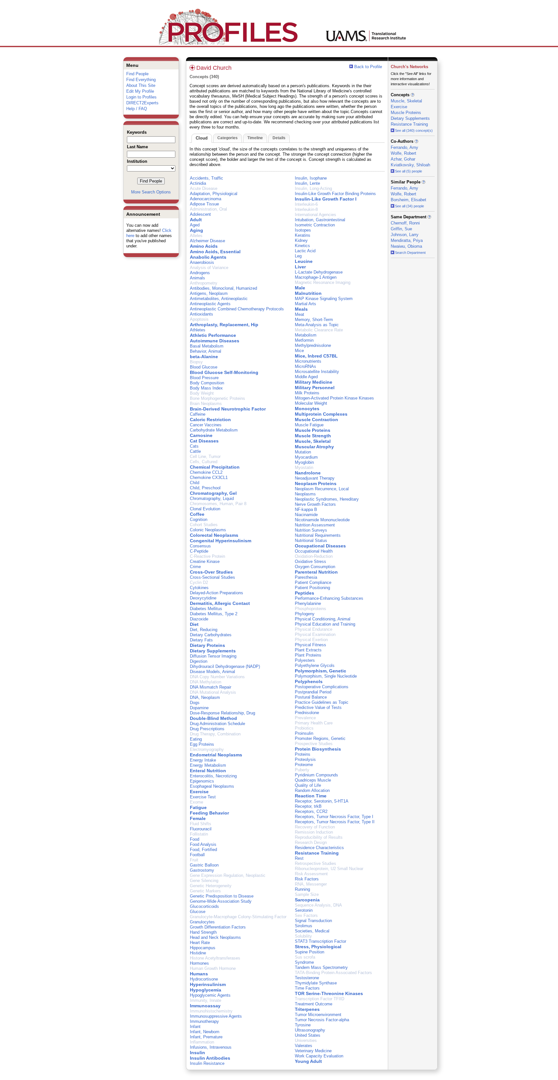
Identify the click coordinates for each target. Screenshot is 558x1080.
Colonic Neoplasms (208, 529)
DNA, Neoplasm (205, 697)
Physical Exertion (311, 639)
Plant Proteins (308, 655)
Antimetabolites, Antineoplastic (219, 298)
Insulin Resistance (207, 1063)
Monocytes (307, 408)
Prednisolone (307, 712)
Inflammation (202, 1042)
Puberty (302, 769)
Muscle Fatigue (309, 424)
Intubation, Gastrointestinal (320, 219)
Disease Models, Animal (212, 671)
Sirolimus (303, 925)
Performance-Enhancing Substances (329, 598)
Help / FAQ (136, 108)
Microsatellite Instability (317, 371)
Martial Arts (305, 303)
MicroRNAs (305, 366)
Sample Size (307, 894)
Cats (194, 446)
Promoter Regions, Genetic (320, 738)
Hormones (199, 963)
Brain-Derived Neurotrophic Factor (228, 408)
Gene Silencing (204, 880)
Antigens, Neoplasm (209, 293)
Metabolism (305, 335)
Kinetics (302, 245)
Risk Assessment (311, 873)
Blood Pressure (204, 377)
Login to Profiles (141, 97)
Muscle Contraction (316, 419)
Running (302, 889)
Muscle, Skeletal (313, 441)
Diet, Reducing (203, 629)
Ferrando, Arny (404, 147)
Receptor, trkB (308, 806)
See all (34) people (409, 206)
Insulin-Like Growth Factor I (325, 199)
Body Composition (207, 382)
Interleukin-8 (306, 209)
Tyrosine (303, 1025)
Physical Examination (315, 634)
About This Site (140, 85)
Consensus (200, 546)
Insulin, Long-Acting (313, 188)
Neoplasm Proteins (315, 483)
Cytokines (199, 587)
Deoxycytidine (203, 598)
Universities (306, 1040)
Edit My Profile (140, 91)
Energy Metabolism (208, 765)
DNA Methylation (205, 682)
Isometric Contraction (315, 225)
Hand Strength (203, 932)
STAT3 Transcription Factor (320, 941)
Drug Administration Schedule (217, 723)
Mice (299, 350)
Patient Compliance (313, 582)
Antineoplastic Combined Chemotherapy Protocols (237, 308)
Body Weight (202, 393)
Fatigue (198, 807)
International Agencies (315, 214)
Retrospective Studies (315, 863)
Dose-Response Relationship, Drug (222, 713)
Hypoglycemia (205, 989)
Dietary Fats (201, 640)
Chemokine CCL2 (206, 472)
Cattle (195, 451)
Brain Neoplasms (206, 403)
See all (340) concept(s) (414, 130)
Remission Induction (314, 832)
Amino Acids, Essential (215, 251)
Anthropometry (203, 283)
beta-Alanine (204, 356)
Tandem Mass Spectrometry (321, 967)
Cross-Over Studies (211, 572)
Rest (299, 858)
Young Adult (308, 1061)
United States (307, 1035)
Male (300, 287)
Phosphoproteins (310, 608)
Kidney (301, 240)
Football (197, 854)
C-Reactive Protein (207, 556)
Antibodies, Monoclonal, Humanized (223, 288)
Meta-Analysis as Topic (317, 324)
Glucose (197, 911)
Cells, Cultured (203, 461)
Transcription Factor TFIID (319, 998)
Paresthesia (306, 577)
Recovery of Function (315, 827)
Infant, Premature (206, 1036)
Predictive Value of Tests (318, 707)
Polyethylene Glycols (315, 665)
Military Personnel (315, 387)
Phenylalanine (308, 603)
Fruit (194, 859)
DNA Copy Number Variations (217, 676)
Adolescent (200, 214)
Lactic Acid (305, 250)
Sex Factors (306, 915)
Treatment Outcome (313, 1004)
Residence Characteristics (319, 847)
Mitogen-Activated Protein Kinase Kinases (334, 398)
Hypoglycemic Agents (210, 995)
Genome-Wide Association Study (221, 901)
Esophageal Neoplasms (212, 786)
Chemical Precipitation (215, 467)
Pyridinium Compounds (316, 775)
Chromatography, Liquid (212, 498)
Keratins (302, 235)
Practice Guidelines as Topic (321, 702)
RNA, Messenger (311, 884)
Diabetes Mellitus (206, 608)
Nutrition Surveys (311, 530)
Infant (195, 1026)
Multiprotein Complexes (321, 414)
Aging (196, 230)
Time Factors (307, 988)
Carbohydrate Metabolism (214, 430)
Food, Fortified (203, 849)
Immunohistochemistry (211, 1011)
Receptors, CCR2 (311, 811)
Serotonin (304, 910)
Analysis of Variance (209, 267)
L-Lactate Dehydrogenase (319, 272)
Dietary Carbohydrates (211, 634)
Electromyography (207, 749)
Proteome (304, 764)
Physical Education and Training (325, 624)
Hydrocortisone (204, 979)
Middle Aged (306, 376)
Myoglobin (304, 462)
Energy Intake (203, 760)
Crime (195, 566)
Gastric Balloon (204, 865)
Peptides (304, 593)
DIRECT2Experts (142, 102)
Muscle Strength (313, 435)
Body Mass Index (206, 388)
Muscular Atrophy (314, 446)
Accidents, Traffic (206, 178)
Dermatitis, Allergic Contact (220, 603)
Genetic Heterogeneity (211, 885)
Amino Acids (204, 246)
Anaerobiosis (202, 262)
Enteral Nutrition (208, 770)
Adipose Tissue (204, 204)
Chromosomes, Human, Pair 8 (218, 503)
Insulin (197, 1052)
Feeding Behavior (209, 812)
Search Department (410, 252)
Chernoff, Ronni (405, 223)
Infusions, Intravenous (211, 1047)
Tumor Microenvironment (318, 1014)
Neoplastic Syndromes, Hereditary (327, 499)
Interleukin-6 (306, 204)
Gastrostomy (202, 870)
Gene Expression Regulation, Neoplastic (227, 875)
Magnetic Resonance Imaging (322, 282)
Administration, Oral (208, 209)
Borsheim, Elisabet (408, 199)
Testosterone (307, 977)
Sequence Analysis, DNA (318, 905)
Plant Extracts (308, 650)
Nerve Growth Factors (315, 504)
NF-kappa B (306, 509)
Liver (300, 266)
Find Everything (141, 79)
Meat (299, 314)
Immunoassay (205, 1005)
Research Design (311, 842)
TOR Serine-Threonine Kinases (329, 993)
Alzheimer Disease (207, 240)
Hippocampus (202, 947)
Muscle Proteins (312, 430)
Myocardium (306, 457)
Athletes (197, 329)
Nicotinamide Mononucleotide (322, 519)
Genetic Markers (205, 890)
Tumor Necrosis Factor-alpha (322, 1019)
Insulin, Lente (307, 183)
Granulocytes (202, 921)
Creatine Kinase (205, 561)
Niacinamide (306, 514)
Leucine (304, 261)
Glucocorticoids (204, 906)
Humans (199, 973)
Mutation (303, 452)
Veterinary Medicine (313, 1050)
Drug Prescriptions (207, 728)
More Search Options (151, 192)
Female (198, 818)
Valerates (303, 1045)
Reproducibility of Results (319, 837)
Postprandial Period (313, 692)
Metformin (304, 340)
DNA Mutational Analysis (213, 692)
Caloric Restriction (210, 419)
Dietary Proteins (207, 645)
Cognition (198, 519)
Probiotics (304, 728)
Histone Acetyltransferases (215, 958)
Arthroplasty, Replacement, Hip (224, 324)
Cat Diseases (204, 440)
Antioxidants (201, 314)
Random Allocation (312, 790)
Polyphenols (309, 681)
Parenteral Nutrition (316, 572)
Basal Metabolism (206, 346)
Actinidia (198, 183)
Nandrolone (308, 472)
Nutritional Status (311, 540)
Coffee (197, 514)
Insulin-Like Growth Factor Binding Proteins (335, 193)
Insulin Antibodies (210, 1058)
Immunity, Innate (205, 1000)
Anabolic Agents (208, 257)
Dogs (195, 702)
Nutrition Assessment (315, 525)
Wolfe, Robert (403, 153)
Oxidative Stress (310, 561)
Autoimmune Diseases (214, 340)
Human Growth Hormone (213, 968)
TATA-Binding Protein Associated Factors (333, 972)
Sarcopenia (307, 899)
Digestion (198, 661)
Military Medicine (313, 382)
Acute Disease (203, 188)
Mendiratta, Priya (407, 240)
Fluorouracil (201, 828)
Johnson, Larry (404, 234)
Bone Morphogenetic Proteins (217, 398)
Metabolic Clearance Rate (319, 329)
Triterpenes (307, 1009)
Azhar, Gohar (403, 159)
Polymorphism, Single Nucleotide (326, 676)
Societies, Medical (312, 931)
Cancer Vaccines (206, 424)
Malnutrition (308, 293)
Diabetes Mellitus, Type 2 (213, 613)
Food (194, 839)
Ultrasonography (310, 1030)
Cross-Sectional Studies (212, 577)
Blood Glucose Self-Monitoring (224, 372)
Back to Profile (368, 66)
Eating (196, 739)
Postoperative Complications (321, 686)
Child (194, 482)
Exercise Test (203, 796)
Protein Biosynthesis (318, 749)
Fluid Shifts (200, 823)
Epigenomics (202, 781)
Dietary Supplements (213, 650)
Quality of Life (308, 785)
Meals (301, 309)
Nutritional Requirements (318, 535)
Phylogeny (305, 613)
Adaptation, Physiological (213, 193)
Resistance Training (317, 853)
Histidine (198, 952)
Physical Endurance (313, 629)
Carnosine (201, 435)
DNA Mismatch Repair (210, 687)
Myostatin (304, 467)
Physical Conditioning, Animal (322, 619)
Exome (196, 802)
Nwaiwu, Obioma (406, 246)
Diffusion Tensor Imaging (213, 656)
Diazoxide (199, 619)
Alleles (196, 235)
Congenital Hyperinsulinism (220, 540)
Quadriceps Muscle (313, 780)
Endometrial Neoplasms (216, 754)
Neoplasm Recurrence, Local (322, 488)
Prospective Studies (314, 743)
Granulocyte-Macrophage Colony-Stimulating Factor (238, 916)
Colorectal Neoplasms (214, 535)
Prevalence (305, 717)
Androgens (200, 272)
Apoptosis (199, 319)
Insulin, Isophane (311, 178)
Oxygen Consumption (315, 566)
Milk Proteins (307, 392)
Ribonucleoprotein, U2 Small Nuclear (329, 868)
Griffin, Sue (401, 228)
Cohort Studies (204, 524)
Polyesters (305, 660)
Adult (196, 219)
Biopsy (196, 361)
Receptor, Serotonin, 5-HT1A (321, 801)
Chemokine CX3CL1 (209, 477)
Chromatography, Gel (213, 493)
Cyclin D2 (199, 582)
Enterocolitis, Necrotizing (213, 776)
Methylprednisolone (313, 345)
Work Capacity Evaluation (319, 1056)
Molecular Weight (311, 403)
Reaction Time (310, 795)
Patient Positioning (312, 587)
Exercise (199, 791)
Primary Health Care (314, 723)
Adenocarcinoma (205, 198)
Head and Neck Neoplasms (215, 937)
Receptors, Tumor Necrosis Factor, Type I (334, 816)
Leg (298, 256)
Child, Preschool (205, 487)
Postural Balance (311, 697)
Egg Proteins (202, 744)
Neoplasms (305, 494)
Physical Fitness (310, 644)
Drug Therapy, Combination (215, 734)
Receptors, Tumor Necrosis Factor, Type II (335, 821)
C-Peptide (199, 551)
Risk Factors (307, 879)
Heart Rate (200, 942)
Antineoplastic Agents (210, 303)
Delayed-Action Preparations (216, 592)
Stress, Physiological (318, 946)
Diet (194, 624)
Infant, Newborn (204, 1031)
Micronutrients (308, 361)
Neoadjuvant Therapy (315, 478)
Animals (197, 277)
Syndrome (304, 962)
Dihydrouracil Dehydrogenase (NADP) (225, 666)
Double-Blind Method (213, 718)
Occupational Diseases (320, 545)
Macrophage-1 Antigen (315, 277)
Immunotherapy (204, 1021)
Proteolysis (305, 759)
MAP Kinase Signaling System (324, 298)
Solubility (303, 936)
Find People (137, 73)
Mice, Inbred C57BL (316, 355)
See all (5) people (408, 171)
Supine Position (309, 952)
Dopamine (199, 707)
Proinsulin (304, 733)
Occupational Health (314, 551)
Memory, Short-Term (314, 319)
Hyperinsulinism (208, 984)
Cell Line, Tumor (205, 456)
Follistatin (199, 834)
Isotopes (303, 230)
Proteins (302, 754)
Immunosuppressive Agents (216, 1016)
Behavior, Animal (205, 351)
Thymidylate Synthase (316, 983)
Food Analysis (203, 844)
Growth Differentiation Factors (218, 927)
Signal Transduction (313, 920)
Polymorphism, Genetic (320, 670)
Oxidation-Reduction (314, 556)
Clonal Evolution (205, 508)
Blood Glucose (203, 367)
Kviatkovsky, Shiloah (410, 164)
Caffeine (197, 414)
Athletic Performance (213, 335)
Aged (195, 225)
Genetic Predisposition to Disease (221, 896)
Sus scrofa (305, 957)
